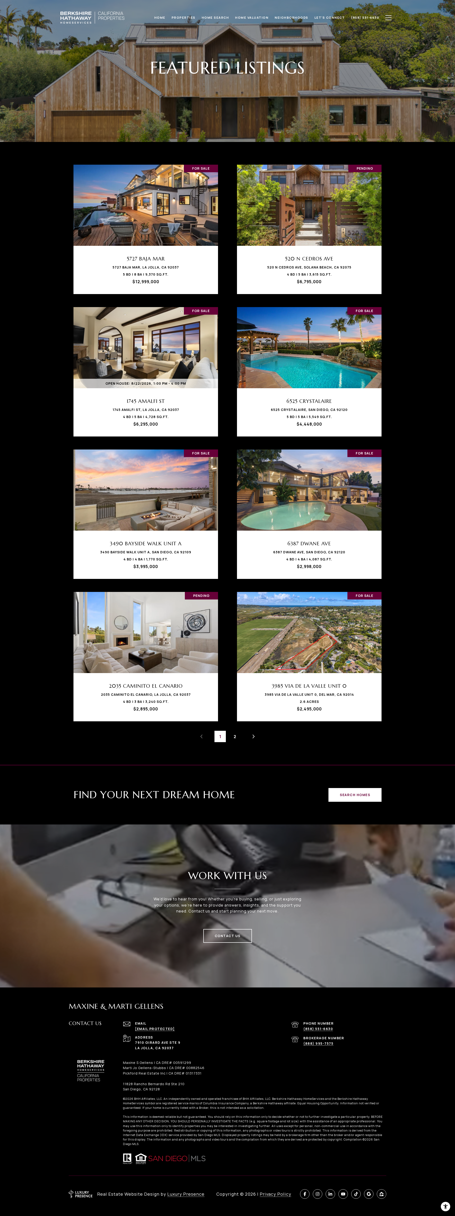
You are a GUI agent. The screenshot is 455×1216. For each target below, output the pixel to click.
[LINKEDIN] (330, 1194)
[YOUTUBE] (343, 1194)
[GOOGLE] (368, 1194)
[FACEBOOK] (304, 1194)
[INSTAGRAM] (317, 1194)
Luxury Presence (186, 1194)
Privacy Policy (275, 1194)
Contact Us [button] (228, 936)
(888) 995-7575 (318, 1043)
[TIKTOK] (356, 1194)
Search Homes (355, 795)
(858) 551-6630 (318, 1029)
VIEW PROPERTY (146, 227)
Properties (184, 17)
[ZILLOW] (381, 1194)
